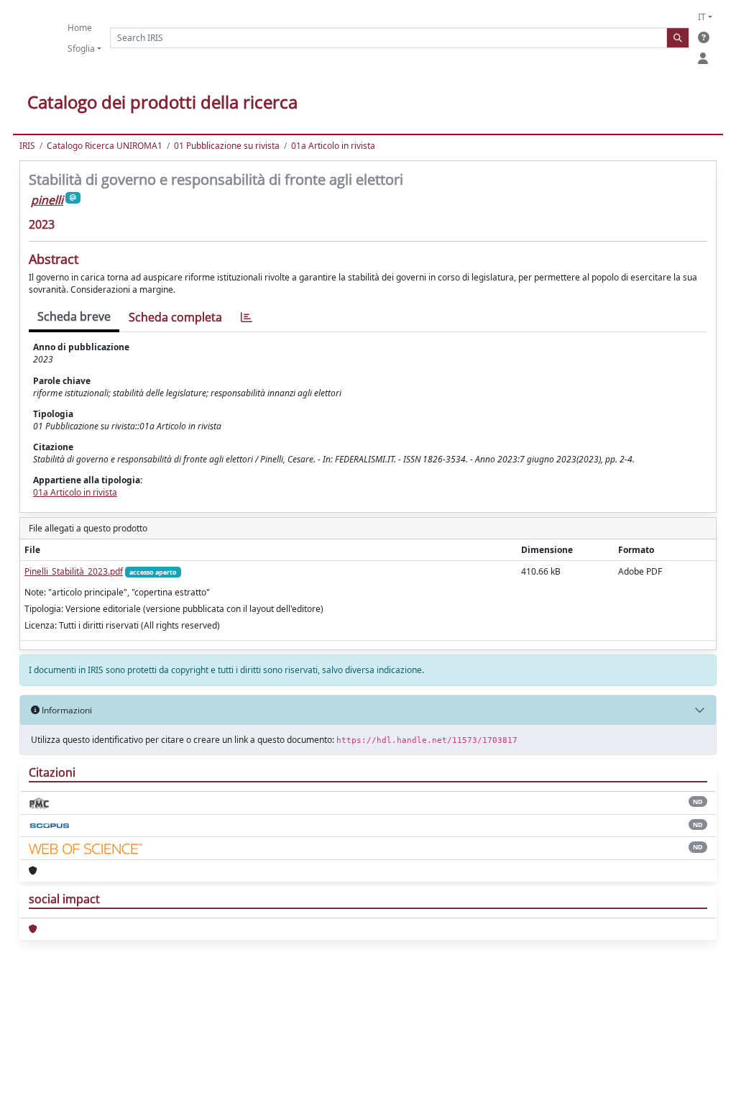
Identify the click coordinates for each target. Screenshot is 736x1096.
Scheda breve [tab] (74, 316)
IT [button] (702, 17)
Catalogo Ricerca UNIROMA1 (104, 146)
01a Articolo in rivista (333, 146)
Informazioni (66, 710)
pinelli (47, 200)
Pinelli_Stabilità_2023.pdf (73, 571)
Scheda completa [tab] (175, 317)
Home (80, 28)
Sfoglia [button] (81, 48)
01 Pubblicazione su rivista (227, 146)
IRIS (27, 146)
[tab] (246, 317)
